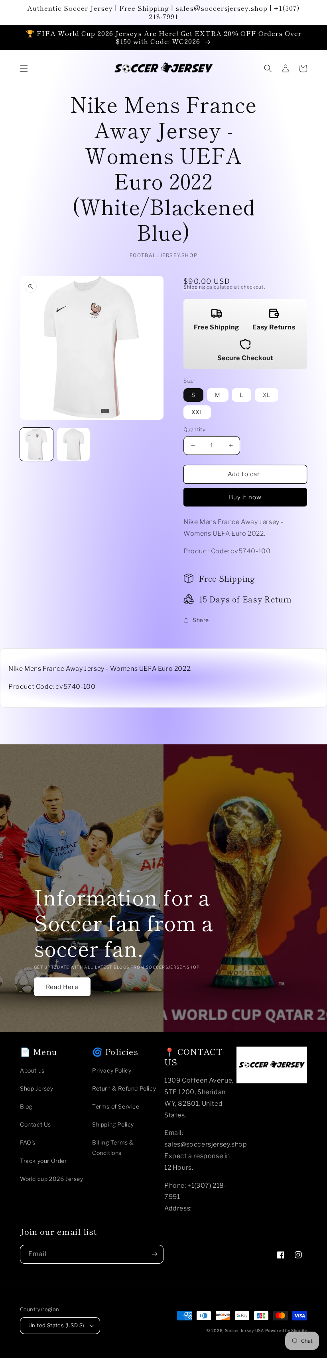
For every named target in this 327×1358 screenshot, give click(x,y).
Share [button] (201, 619)
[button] (24, 68)
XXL (197, 412)
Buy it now (245, 497)
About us (32, 1070)
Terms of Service (116, 1106)
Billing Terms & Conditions (113, 1147)
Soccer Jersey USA (244, 1330)
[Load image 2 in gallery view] (73, 444)
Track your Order (43, 1160)
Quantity (194, 429)
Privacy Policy (111, 1070)
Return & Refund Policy (124, 1088)
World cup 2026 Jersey (51, 1178)
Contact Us (35, 1124)
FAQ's (27, 1142)
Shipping (194, 287)
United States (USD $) (56, 1325)
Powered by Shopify (286, 1330)
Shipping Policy (113, 1124)
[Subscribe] (154, 1254)
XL (266, 394)
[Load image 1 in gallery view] (36, 444)
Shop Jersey (36, 1088)
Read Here (62, 987)
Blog (26, 1106)
